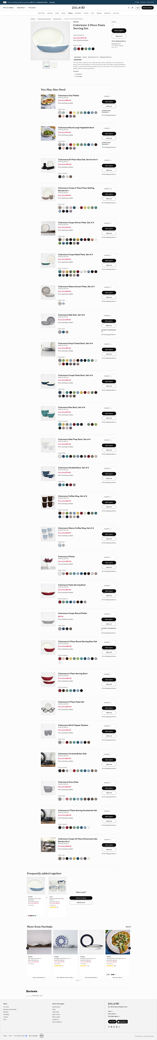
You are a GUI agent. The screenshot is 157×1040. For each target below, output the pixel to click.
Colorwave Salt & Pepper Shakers (73, 725)
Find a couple (32, 7)
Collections (50, 13)
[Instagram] (117, 1027)
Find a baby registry (113, 1016)
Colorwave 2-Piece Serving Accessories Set (77, 810)
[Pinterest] (111, 1027)
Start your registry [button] (147, 7)
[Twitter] (114, 1027)
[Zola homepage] (78, 8)
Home (92, 13)
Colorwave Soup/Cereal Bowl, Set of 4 (75, 343)
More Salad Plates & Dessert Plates (65, 977)
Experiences (107, 13)
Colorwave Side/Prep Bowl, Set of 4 (74, 439)
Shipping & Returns (105, 57)
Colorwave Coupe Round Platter (72, 613)
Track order (55, 1012)
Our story (6, 1007)
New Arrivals (41, 13)
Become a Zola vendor (10, 1009)
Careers (5, 1017)
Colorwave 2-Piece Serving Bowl (72, 673)
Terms (10, 1035)
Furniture (86, 13)
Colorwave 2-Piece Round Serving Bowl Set (77, 641)
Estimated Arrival (93, 57)
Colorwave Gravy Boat (68, 782)
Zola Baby (137, 2)
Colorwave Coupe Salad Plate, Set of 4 (75, 254)
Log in (109, 1011)
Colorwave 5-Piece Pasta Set (71, 702)
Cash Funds (116, 13)
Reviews (5, 1012)
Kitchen (63, 13)
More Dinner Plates (117, 977)
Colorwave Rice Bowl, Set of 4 (71, 407)
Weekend (99, 13)
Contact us (55, 1019)
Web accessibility (33, 1035)
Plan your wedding (8, 7)
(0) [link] (82, 31)
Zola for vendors (150, 2)
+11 (115, 974)
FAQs (54, 1009)
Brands (57, 13)
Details (85, 57)
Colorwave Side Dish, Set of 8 (71, 315)
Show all (128, 926)
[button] (75, 49)
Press (5, 1019)
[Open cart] (132, 7)
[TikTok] (119, 1027)
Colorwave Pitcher (66, 556)
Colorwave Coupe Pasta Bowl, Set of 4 (75, 375)
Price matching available (80, 40)
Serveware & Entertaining (44, 18)
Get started (112, 1021)
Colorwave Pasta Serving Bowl (72, 585)
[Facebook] (109, 1027)
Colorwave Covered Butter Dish (72, 753)
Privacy (5, 1035)
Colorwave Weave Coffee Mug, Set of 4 (76, 528)
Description (77, 57)
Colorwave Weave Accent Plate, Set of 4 (76, 286)
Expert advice (20, 7)
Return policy (56, 1017)
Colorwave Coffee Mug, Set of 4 (72, 496)
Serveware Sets (57, 18)
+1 (36, 915)
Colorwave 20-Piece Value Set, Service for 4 (78, 159)
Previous (27, 948)
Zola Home (142, 2)
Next (129, 948)
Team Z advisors (57, 1022)
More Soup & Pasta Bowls (38, 977)
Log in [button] (138, 7)
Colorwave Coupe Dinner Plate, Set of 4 (76, 222)
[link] (76, 31)
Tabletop (70, 13)
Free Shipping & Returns (119, 41)
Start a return (56, 1014)
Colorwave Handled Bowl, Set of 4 (73, 467)
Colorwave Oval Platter (68, 95)
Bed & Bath (78, 13)
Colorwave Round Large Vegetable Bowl (76, 127)
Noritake (75, 22)
